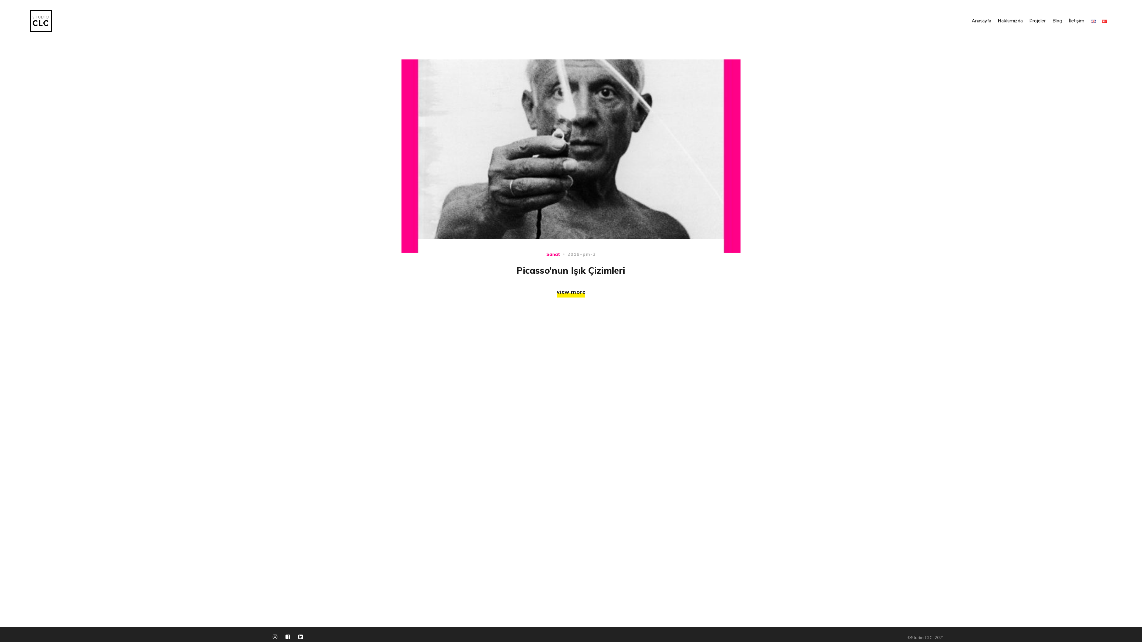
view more (571, 291)
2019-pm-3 (581, 254)
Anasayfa (981, 20)
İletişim (1076, 20)
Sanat (553, 254)
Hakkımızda (1010, 20)
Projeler (1037, 20)
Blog (1057, 20)
